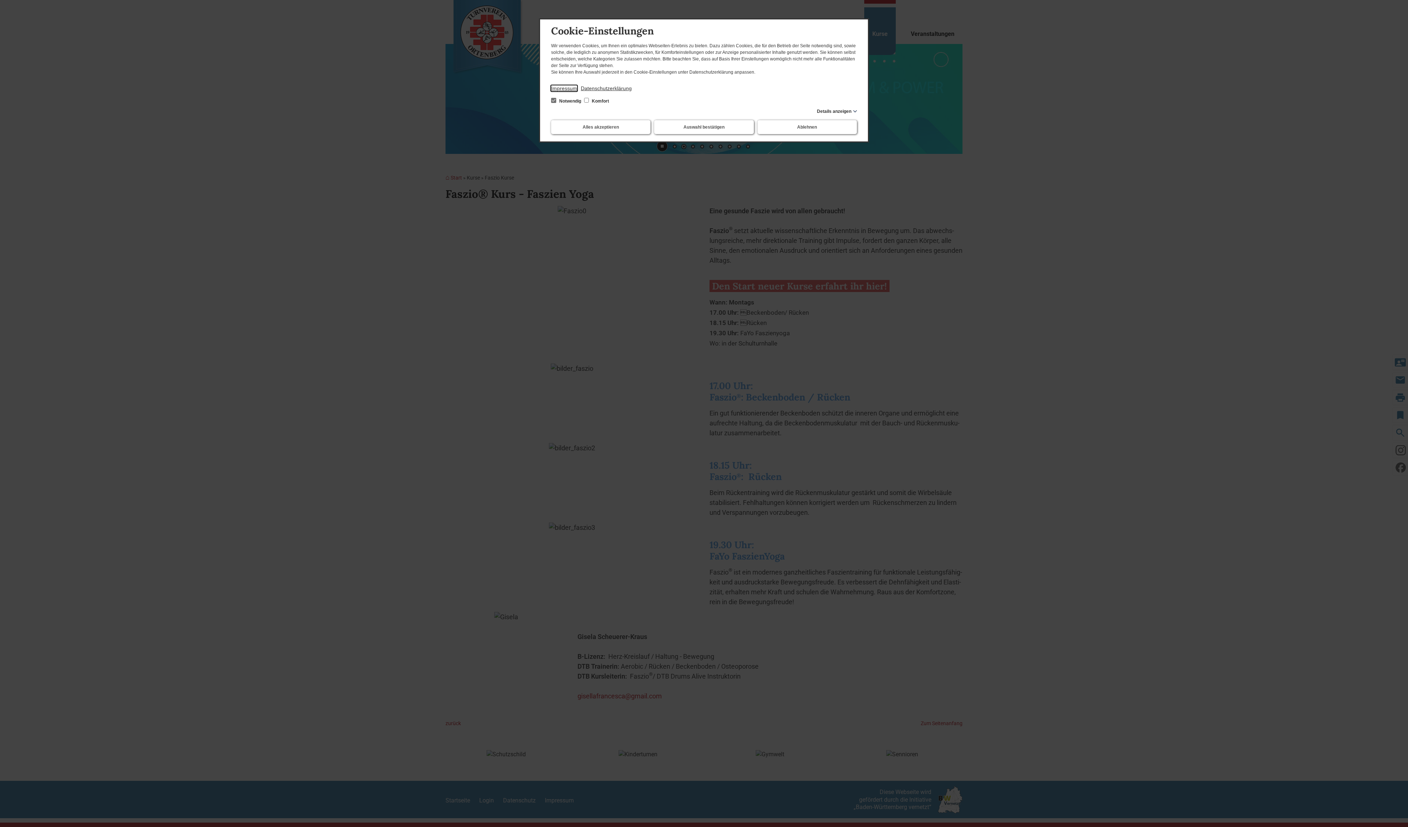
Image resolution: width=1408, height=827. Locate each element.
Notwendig (570, 101)
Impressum (564, 88)
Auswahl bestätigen (704, 127)
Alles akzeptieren (601, 127)
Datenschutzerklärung (606, 88)
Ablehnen (807, 127)
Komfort (600, 101)
